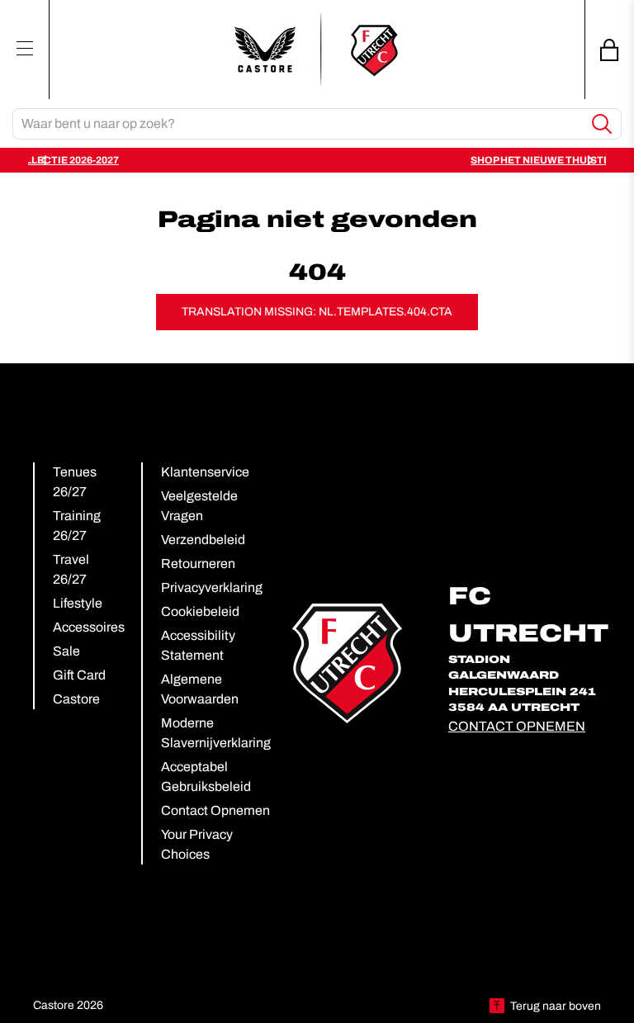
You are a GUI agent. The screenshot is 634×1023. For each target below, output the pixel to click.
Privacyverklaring (212, 587)
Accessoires (89, 627)
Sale (66, 651)
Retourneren (198, 563)
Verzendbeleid (203, 540)
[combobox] (298, 124)
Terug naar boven (555, 1006)
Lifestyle (77, 603)
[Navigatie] (25, 48)
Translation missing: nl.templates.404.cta (317, 311)
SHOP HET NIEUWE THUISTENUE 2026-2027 (384, 160)
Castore (76, 699)
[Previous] (44, 160)
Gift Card (79, 675)
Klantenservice (205, 472)
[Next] (589, 160)
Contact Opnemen (215, 810)
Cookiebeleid (200, 611)
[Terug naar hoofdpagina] (317, 49)
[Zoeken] (602, 124)
